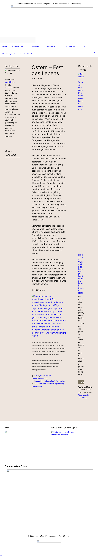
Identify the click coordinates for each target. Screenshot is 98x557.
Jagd (85, 46)
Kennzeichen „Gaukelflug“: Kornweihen (49, 381)
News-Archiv (17, 46)
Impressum (24, 53)
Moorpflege (7, 53)
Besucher (35, 46)
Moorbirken (10, 82)
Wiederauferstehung (40, 378)
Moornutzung (52, 46)
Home (4, 46)
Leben (36, 376)
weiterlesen (82, 382)
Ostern (48, 376)
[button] (1, 555)
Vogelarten (70, 46)
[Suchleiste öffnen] (94, 53)
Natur (42, 376)
